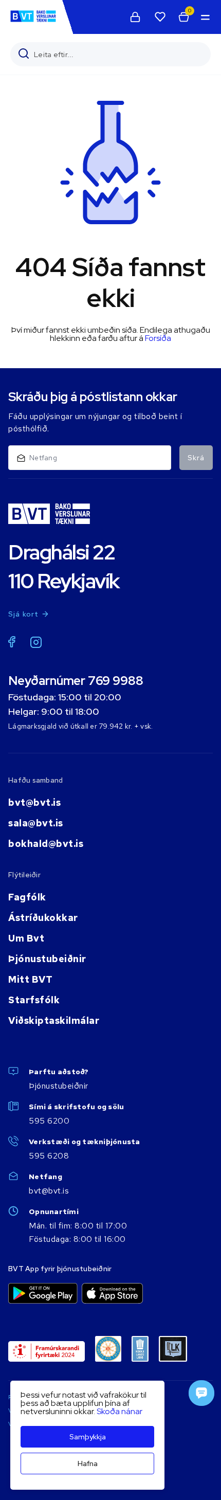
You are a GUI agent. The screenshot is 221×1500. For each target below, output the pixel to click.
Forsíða (158, 338)
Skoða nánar (119, 1411)
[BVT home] (33, 21)
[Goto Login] (160, 17)
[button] (204, 17)
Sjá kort (23, 614)
